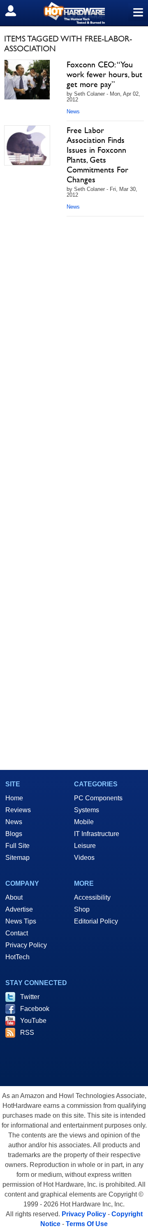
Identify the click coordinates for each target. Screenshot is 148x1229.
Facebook (34, 1008)
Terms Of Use (87, 1223)
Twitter (29, 996)
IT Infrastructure (96, 833)
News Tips (20, 921)
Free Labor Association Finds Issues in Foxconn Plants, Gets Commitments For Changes (97, 154)
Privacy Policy (26, 945)
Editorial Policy (96, 921)
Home (14, 798)
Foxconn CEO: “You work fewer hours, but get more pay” (104, 74)
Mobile (84, 821)
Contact (16, 933)
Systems (86, 809)
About (14, 897)
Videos (84, 857)
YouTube (33, 1020)
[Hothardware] (74, 13)
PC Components (98, 798)
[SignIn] (16, 10)
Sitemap (17, 857)
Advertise (19, 909)
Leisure (85, 845)
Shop (82, 909)
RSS (27, 1032)
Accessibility (92, 897)
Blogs (13, 833)
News (73, 111)
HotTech (17, 956)
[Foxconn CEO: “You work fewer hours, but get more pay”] (27, 79)
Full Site (17, 845)
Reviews (18, 809)
